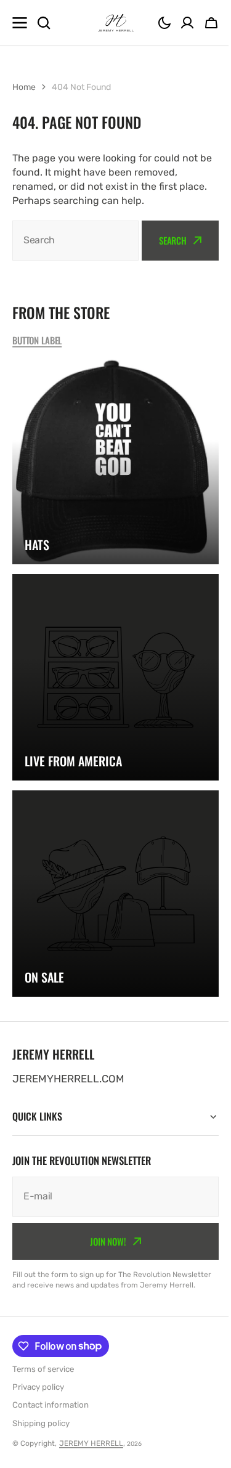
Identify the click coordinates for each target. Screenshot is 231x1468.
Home (24, 87)
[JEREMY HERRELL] (115, 23)
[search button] (43, 22)
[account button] (187, 22)
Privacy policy (38, 1387)
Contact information (50, 1404)
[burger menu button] (19, 22)
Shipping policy (41, 1423)
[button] (164, 23)
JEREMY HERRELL (91, 1443)
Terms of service (43, 1369)
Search (173, 240)
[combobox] (75, 241)
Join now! (104, 1230)
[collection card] (115, 461)
